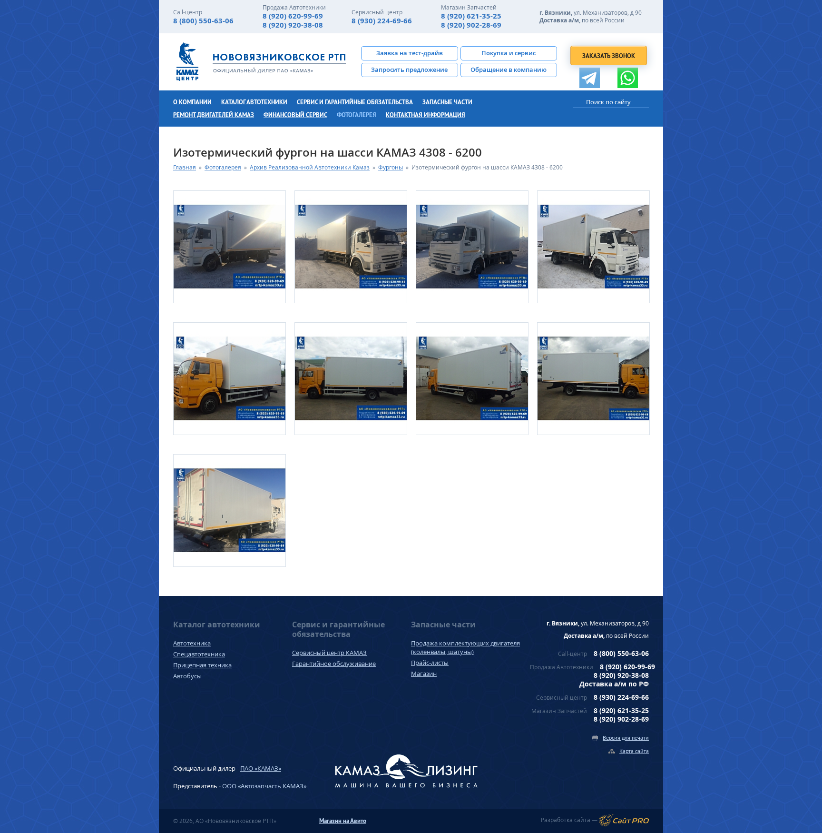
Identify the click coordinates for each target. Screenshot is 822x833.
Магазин (424, 673)
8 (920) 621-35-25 (471, 15)
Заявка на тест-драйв (409, 53)
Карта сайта (634, 750)
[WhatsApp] (627, 78)
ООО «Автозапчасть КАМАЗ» (264, 786)
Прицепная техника (202, 665)
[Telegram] (589, 78)
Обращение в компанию (508, 69)
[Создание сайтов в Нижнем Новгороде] (624, 820)
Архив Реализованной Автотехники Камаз (310, 167)
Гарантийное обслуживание (334, 663)
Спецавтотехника (199, 654)
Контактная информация (425, 115)
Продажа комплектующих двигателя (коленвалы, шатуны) (465, 647)
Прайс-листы (430, 662)
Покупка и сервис (508, 53)
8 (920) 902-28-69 (471, 25)
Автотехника (192, 643)
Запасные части (447, 102)
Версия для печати (626, 737)
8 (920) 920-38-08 (293, 25)
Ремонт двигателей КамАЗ (213, 115)
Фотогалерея (356, 115)
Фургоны (390, 167)
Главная (184, 167)
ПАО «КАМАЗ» (260, 768)
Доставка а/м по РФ (614, 683)
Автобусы (187, 676)
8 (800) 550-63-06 (203, 20)
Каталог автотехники (254, 102)
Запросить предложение (409, 69)
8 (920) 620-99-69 (293, 15)
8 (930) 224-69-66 (382, 20)
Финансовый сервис (295, 115)
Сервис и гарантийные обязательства (355, 102)
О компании (192, 102)
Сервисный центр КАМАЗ (329, 652)
